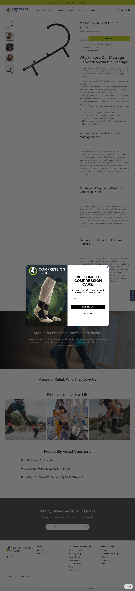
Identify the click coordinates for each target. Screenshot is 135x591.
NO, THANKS (88, 313)
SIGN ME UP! (88, 307)
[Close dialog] (106, 267)
